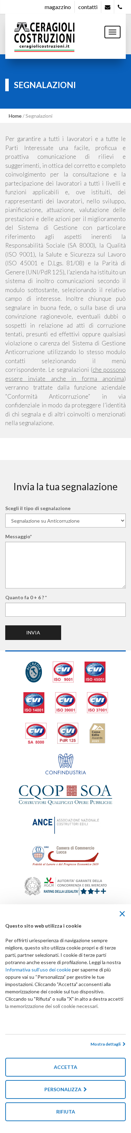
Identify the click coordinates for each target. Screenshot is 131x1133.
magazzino (58, 6)
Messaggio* (18, 536)
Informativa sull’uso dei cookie (38, 969)
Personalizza (63, 1089)
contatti (87, 6)
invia (33, 632)
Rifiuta (65, 1112)
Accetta (65, 1067)
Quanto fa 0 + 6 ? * (26, 597)
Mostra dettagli (106, 1044)
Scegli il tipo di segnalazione (38, 508)
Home (15, 116)
